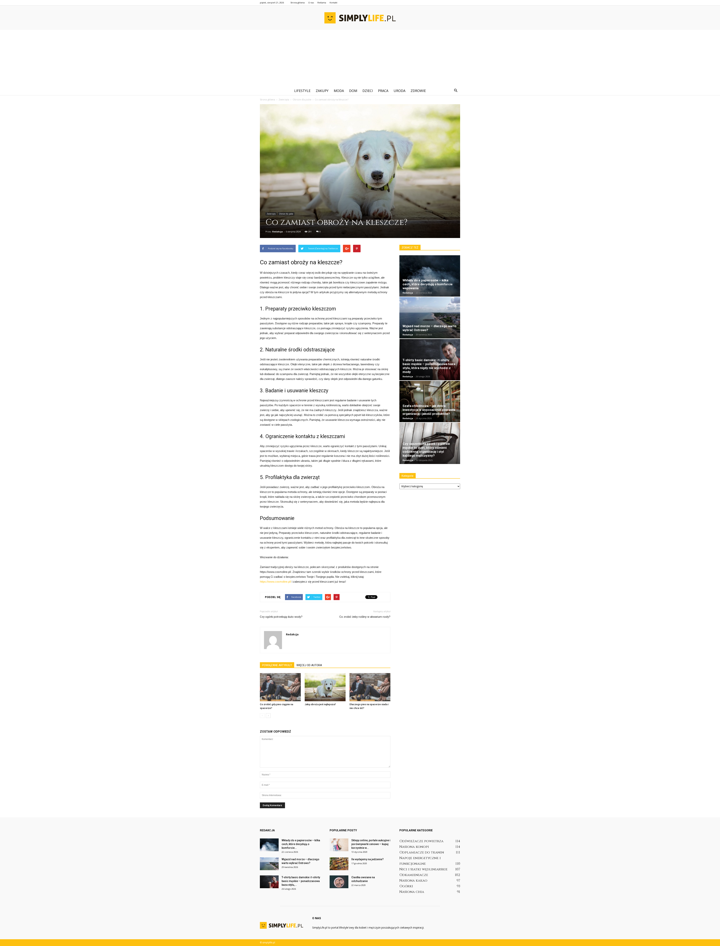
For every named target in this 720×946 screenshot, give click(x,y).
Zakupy (322, 90)
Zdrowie (418, 90)
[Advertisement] (360, 58)
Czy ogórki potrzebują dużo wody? (281, 616)
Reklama (321, 2)
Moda (339, 90)
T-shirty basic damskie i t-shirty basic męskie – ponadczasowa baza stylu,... (301, 881)
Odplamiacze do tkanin (421, 852)
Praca (383, 90)
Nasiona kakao (413, 880)
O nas (311, 2)
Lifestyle (302, 90)
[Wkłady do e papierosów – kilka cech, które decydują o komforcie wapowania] (429, 276)
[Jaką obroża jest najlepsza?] (325, 687)
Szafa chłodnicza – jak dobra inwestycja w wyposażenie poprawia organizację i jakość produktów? (429, 410)
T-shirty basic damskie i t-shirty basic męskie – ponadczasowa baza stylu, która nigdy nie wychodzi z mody (429, 366)
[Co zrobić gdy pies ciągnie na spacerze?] (280, 687)
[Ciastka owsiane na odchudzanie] (339, 881)
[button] (455, 90)
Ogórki (406, 886)
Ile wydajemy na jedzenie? (367, 859)
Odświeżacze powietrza (421, 841)
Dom (353, 90)
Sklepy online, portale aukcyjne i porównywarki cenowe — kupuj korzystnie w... (370, 844)
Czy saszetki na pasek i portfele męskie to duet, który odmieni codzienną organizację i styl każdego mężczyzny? (426, 449)
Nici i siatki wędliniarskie (423, 869)
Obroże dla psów (286, 213)
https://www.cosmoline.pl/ (275, 581)
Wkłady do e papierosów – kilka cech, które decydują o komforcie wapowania (428, 284)
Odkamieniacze (413, 875)
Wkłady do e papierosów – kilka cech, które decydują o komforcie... (301, 844)
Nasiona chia (411, 892)
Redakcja (277, 231)
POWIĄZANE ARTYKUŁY (277, 665)
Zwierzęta (271, 213)
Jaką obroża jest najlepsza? (320, 704)
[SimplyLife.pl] (360, 17)
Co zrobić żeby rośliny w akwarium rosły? (364, 616)
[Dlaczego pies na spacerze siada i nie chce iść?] (370, 687)
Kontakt (333, 2)
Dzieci (367, 90)
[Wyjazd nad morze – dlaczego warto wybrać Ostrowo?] (429, 317)
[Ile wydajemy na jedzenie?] (339, 863)
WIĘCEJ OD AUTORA (309, 665)
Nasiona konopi (414, 846)
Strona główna (297, 2)
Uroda (399, 90)
